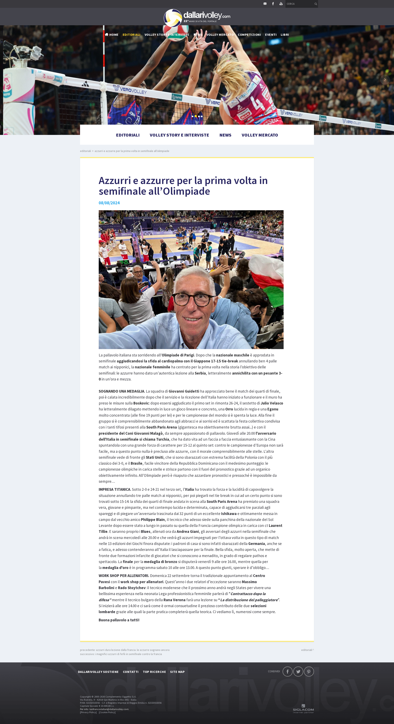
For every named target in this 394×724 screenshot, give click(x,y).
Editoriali (132, 34)
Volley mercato (220, 34)
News (225, 135)
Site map (177, 672)
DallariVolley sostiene (98, 672)
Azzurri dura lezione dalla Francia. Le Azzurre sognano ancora (133, 650)
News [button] (198, 34)
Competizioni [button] (249, 34)
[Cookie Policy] (107, 712)
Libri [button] (285, 34)
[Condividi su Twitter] (298, 672)
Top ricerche (154, 672)
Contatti (131, 672)
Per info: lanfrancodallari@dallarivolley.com (104, 709)
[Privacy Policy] (88, 712)
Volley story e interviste (167, 34)
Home (114, 34)
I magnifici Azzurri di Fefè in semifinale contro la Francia (128, 654)
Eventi (271, 34)
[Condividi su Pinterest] (309, 672)
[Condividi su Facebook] (288, 672)
